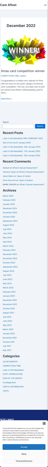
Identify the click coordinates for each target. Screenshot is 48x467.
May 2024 (7, 237)
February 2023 (9, 292)
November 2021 (10, 338)
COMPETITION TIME (10, 76)
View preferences (24, 461)
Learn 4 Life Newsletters (13, 370)
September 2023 (10, 267)
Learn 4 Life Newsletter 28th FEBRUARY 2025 (23, 138)
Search (6, 122)
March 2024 (8, 246)
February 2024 (9, 250)
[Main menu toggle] (45, 5)
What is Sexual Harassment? (25, 168)
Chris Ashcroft (9, 180)
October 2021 (9, 342)
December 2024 (10, 208)
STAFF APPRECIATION (13, 374)
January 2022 (9, 333)
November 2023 (10, 258)
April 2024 (7, 242)
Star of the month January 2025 (17, 143)
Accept (24, 447)
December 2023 (10, 254)
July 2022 (7, 317)
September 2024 (10, 221)
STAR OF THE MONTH (12, 378)
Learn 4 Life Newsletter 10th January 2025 (21, 155)
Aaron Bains (8, 176)
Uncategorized (9, 382)
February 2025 (9, 200)
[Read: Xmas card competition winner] (24, 50)
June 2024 (7, 233)
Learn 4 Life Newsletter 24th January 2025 (21, 147)
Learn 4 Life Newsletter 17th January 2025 (21, 151)
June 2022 (7, 321)
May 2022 (7, 325)
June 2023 (7, 279)
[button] (44, 423)
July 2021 (7, 346)
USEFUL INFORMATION (13, 387)
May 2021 (7, 350)
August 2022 (8, 313)
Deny (24, 454)
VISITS (6, 391)
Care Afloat (8, 5)
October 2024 (9, 217)
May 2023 (7, 283)
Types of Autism (24, 176)
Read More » (6, 98)
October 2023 (9, 263)
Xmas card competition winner (23, 71)
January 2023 (9, 296)
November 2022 (10, 304)
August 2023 (8, 271)
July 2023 (7, 275)
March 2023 (8, 288)
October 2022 (9, 308)
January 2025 (9, 204)
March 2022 (8, 329)
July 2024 (7, 229)
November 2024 (10, 212)
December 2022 (10, 300)
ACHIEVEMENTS (10, 362)
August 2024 (8, 225)
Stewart (6, 168)
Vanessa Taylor (9, 172)
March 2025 (8, 196)
